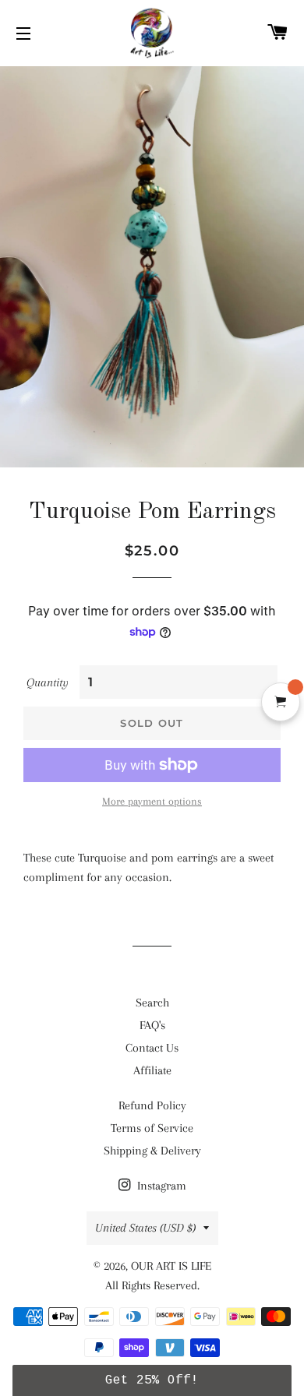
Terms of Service (152, 1128)
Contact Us (152, 1048)
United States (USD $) (145, 1228)
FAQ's (152, 1025)
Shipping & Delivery (152, 1151)
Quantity (48, 682)
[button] (152, 1380)
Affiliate (152, 1070)
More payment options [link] (152, 801)
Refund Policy (152, 1105)
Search (152, 1003)
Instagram (160, 1186)
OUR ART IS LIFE (171, 1266)
